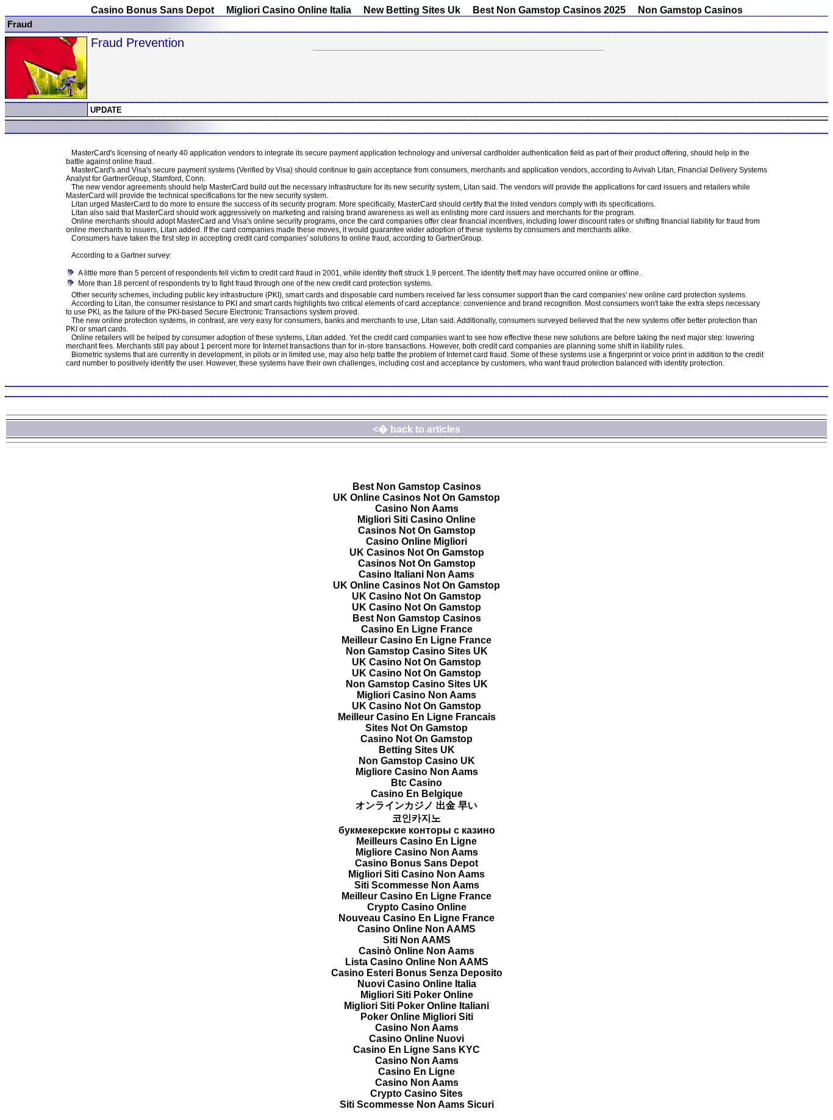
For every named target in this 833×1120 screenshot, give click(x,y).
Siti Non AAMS (417, 940)
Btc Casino (416, 783)
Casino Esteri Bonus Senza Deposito (416, 973)
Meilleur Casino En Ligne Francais (417, 717)
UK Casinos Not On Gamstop (416, 552)
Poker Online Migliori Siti (416, 1017)
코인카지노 (416, 818)
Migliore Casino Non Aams (417, 772)
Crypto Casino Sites (416, 1093)
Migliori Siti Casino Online (416, 519)
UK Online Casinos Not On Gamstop (416, 497)
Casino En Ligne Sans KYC (416, 1049)
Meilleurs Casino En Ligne (416, 841)
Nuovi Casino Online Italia (416, 984)
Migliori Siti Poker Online (416, 995)
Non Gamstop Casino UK (417, 761)
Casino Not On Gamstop (416, 739)
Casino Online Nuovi (416, 1038)
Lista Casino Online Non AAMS (416, 962)
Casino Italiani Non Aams (416, 574)
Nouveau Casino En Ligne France (416, 918)
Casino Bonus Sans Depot (152, 10)
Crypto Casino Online (417, 907)
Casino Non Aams (417, 508)
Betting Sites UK (417, 750)
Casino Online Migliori (416, 541)
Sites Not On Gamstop (416, 728)
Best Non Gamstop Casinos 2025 (549, 10)
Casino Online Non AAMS (416, 929)
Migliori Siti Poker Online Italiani (416, 1006)
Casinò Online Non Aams (416, 951)
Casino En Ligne (416, 1071)
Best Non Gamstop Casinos (416, 486)
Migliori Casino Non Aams (416, 695)
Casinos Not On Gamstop (417, 530)
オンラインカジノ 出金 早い (416, 805)
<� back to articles (416, 429)
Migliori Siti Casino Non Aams (416, 874)
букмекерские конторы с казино (416, 830)
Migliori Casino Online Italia (288, 10)
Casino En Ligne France (417, 629)
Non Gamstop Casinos (690, 10)
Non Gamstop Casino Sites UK (417, 651)
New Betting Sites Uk (411, 10)
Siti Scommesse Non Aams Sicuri (417, 1104)
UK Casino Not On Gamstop (416, 596)
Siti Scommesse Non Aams (416, 885)
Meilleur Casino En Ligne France (416, 640)
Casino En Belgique (417, 794)
